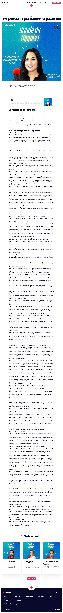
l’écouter (16, 88)
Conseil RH (16, 603)
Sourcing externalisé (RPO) (18, 600)
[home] (31, 2)
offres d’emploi (56, 2)
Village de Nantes (5, 599)
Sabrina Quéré (12, 85)
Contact (49, 2)
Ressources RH (8, 11)
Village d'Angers (5, 600)
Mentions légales (57, 609)
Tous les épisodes (31, 578)
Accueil (3, 11)
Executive (16, 604)
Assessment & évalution (18, 599)
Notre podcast (28, 599)
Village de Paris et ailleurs (7, 603)
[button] (4, 2)
